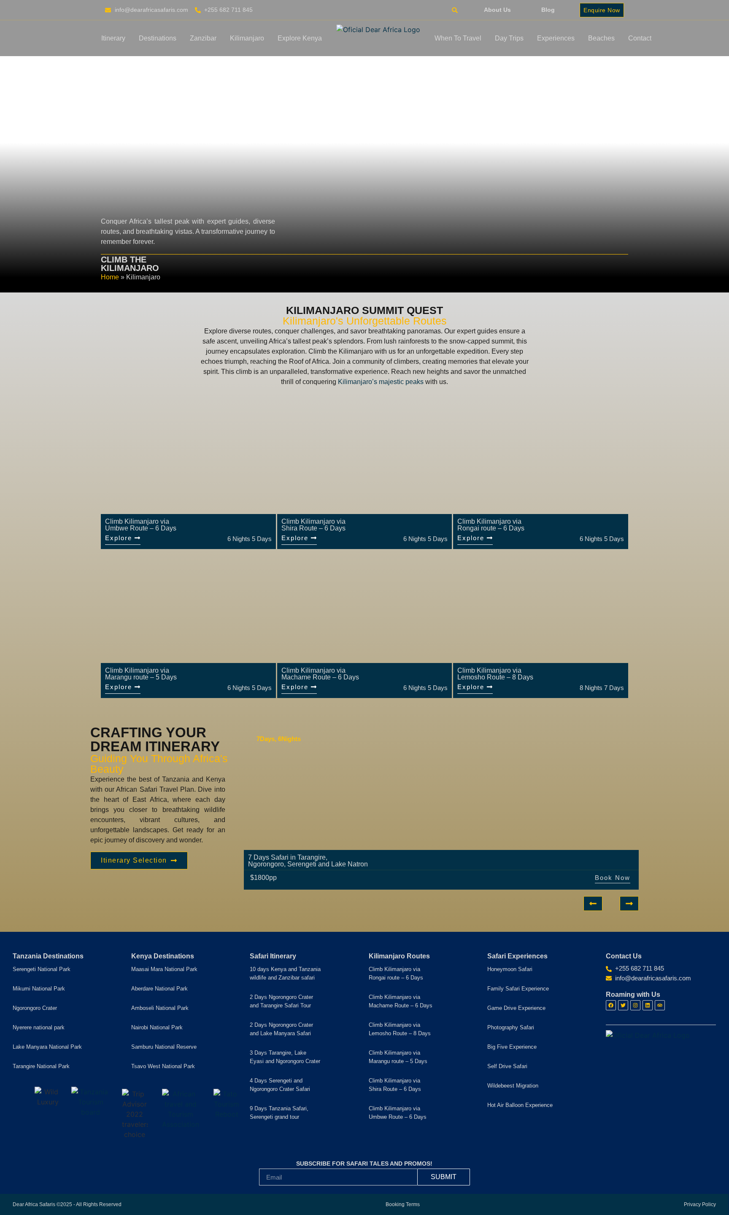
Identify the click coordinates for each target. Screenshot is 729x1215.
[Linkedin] (648, 1005)
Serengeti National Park (41, 969)
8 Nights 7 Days (602, 687)
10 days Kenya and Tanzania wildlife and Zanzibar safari (285, 973)
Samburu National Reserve (164, 1047)
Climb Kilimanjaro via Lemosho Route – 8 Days (400, 1029)
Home (110, 277)
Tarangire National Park (41, 1066)
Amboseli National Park (160, 1008)
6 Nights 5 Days (249, 538)
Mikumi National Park (39, 988)
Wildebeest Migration (512, 1085)
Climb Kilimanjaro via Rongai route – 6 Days (396, 973)
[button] (454, 10)
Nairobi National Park (157, 1027)
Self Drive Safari (507, 1066)
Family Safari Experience (518, 988)
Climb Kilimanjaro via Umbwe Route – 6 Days (398, 1112)
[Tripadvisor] (660, 1005)
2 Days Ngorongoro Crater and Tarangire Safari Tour (281, 1001)
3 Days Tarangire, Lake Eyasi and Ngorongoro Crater (285, 1057)
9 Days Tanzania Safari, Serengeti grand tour (279, 1112)
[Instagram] (635, 1005)
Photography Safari (510, 1027)
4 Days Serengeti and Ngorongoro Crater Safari (280, 1084)
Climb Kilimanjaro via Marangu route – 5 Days (398, 1057)
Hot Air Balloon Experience (520, 1105)
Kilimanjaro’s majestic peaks (381, 381)
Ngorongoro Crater (35, 1008)
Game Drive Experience (516, 1008)
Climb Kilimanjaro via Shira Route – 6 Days (395, 1084)
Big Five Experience (512, 1047)
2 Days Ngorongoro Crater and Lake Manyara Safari (281, 1029)
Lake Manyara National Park (47, 1047)
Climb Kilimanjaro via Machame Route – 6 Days (400, 1001)
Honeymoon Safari (509, 969)
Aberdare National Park (159, 988)
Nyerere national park (39, 1027)
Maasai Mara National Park (164, 969)
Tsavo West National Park (163, 1066)
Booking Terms (403, 1204)
